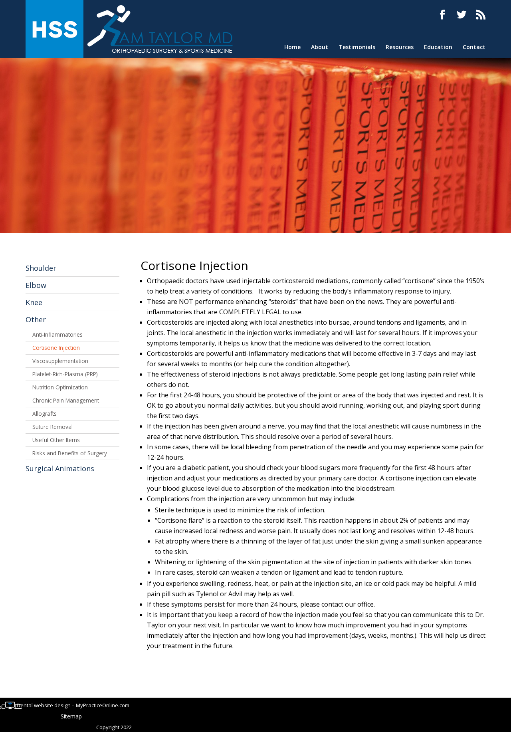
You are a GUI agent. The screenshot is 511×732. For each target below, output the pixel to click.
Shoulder (41, 268)
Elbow (36, 285)
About (319, 47)
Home (292, 47)
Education (438, 47)
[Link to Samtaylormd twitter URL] (461, 15)
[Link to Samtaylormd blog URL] (480, 15)
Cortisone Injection (56, 347)
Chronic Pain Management (65, 400)
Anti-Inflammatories (57, 334)
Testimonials (357, 47)
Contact (474, 47)
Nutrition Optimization (60, 387)
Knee (34, 302)
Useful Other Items (56, 440)
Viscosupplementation (60, 361)
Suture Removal (52, 426)
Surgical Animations (60, 468)
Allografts (44, 413)
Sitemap (71, 716)
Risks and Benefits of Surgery (69, 453)
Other (36, 319)
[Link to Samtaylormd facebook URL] (442, 15)
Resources (400, 47)
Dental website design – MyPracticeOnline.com (73, 705)
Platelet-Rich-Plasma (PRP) (65, 374)
